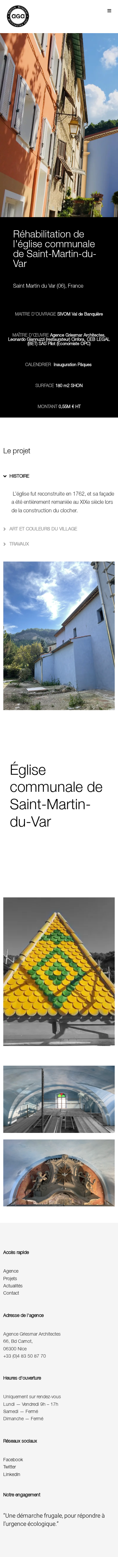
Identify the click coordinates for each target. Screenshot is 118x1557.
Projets (10, 1279)
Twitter (9, 1467)
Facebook (13, 1460)
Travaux (19, 544)
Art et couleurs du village (43, 529)
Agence (10, 1271)
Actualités (13, 1286)
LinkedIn (11, 1475)
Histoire (19, 476)
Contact (11, 1293)
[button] (59, 476)
